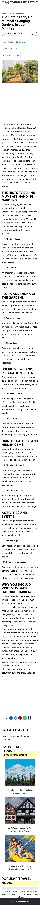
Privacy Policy (32, 892)
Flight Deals (21, 42)
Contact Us (21, 894)
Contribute (15, 892)
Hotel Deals (8, 42)
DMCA (37, 894)
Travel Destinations (11, 55)
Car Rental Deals (10, 49)
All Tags (21, 897)
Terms (23, 892)
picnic (10, 625)
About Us (6, 892)
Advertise (30, 894)
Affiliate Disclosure (8, 894)
